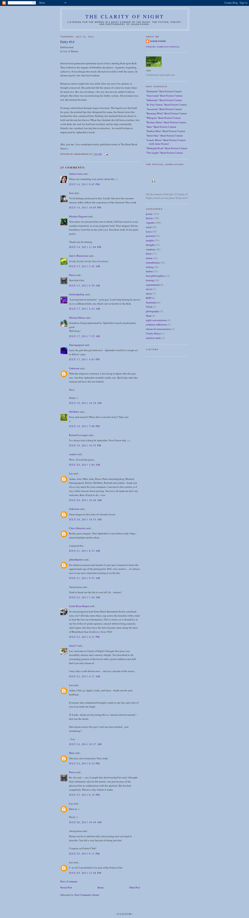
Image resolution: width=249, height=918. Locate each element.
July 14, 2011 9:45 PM (84, 184)
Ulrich (149, 306)
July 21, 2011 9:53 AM (84, 578)
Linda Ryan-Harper (79, 606)
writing (149, 267)
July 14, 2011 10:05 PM (85, 207)
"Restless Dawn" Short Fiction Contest (166, 122)
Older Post (134, 887)
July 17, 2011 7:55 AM (84, 336)
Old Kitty (74, 411)
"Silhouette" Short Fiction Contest (164, 100)
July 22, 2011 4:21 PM (84, 637)
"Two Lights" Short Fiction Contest (164, 152)
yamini (72, 454)
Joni (71, 193)
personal (150, 236)
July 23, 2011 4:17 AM (84, 676)
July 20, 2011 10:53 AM (85, 519)
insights (150, 240)
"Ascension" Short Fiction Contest (164, 109)
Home (100, 887)
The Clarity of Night (124, 16)
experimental (153, 284)
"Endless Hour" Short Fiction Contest (165, 131)
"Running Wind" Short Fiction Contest (166, 113)
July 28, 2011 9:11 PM (84, 853)
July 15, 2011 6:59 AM (84, 285)
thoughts (150, 245)
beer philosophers (155, 276)
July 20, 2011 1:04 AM (84, 464)
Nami (149, 315)
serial (149, 227)
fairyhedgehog (76, 294)
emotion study (153, 338)
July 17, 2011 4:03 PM (84, 359)
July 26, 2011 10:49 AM (85, 822)
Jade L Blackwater (78, 255)
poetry (149, 214)
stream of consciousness (158, 329)
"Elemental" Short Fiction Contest (164, 91)
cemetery (150, 249)
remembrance (153, 262)
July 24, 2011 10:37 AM (85, 744)
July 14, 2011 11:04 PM (85, 247)
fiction (149, 218)
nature (149, 258)
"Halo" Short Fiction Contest (161, 127)
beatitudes (151, 302)
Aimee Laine (75, 173)
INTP (148, 298)
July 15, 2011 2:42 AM (84, 266)
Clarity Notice (153, 333)
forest (149, 253)
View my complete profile (163, 47)
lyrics (149, 231)
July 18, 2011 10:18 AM (85, 403)
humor (149, 271)
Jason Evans (158, 41)
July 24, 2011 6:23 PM (84, 763)
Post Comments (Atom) (87, 895)
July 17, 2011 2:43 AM (84, 308)
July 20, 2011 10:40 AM (85, 500)
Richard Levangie (78, 435)
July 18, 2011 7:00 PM (84, 426)
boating (150, 280)
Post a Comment (68, 881)
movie (149, 289)
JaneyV (73, 645)
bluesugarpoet (76, 345)
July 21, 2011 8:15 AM (84, 550)
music (149, 293)
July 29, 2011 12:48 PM (85, 873)
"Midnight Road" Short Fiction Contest (166, 148)
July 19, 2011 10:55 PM (85, 445)
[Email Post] (106, 154)
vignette (150, 222)
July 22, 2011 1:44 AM (84, 597)
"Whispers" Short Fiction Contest (163, 118)
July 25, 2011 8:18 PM (84, 794)
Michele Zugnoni (78, 216)
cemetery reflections (156, 324)
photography (153, 311)
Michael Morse (77, 317)
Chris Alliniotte (77, 528)
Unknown (74, 368)
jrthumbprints (76, 559)
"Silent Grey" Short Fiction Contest (164, 135)
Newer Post (66, 887)
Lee (71, 473)
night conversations (156, 320)
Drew (72, 753)
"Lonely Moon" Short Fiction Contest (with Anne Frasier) (166, 142)
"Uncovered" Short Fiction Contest (164, 95)
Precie (72, 275)
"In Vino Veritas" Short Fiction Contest (166, 104)
